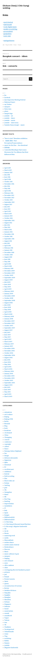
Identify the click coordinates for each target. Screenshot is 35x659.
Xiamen (6, 643)
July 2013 (7, 207)
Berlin (6, 421)
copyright (7, 444)
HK (5, 497)
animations (8, 412)
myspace (7, 106)
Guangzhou (8, 492)
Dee (5, 453)
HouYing (7, 501)
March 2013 (8, 213)
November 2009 (9, 273)
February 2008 (9, 316)
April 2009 (7, 289)
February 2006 (9, 371)
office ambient (9, 565)
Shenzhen (7, 599)
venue (6, 634)
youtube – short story (11, 122)
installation (8, 506)
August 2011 (8, 241)
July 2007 (7, 332)
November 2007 (9, 323)
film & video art (9, 481)
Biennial (7, 423)
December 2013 (9, 195)
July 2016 (7, 175)
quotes (6, 583)
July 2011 (7, 243)
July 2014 (7, 186)
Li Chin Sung (8, 522)
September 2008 (9, 300)
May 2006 (7, 364)
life (5, 529)
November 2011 (9, 234)
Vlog (5, 636)
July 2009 (7, 282)
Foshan (6, 483)
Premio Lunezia (9, 579)
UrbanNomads (9, 631)
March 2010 (8, 266)
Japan (6, 513)
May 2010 (7, 261)
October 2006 (8, 353)
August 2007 (8, 330)
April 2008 (7, 312)
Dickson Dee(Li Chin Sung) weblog (12, 654)
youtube (6, 645)
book (6, 428)
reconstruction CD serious (13, 586)
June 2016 (7, 177)
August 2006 (8, 357)
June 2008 (7, 307)
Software (7, 606)
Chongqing (8, 437)
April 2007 (7, 339)
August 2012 (8, 223)
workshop (7, 638)
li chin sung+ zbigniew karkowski (15, 526)
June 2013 (7, 209)
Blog (5, 426)
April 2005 (7, 394)
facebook (7, 97)
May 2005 (7, 392)
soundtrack (8, 615)
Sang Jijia (7, 593)
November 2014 (9, 184)
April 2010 (7, 264)
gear (5, 487)
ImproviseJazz (9, 503)
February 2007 (9, 344)
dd (3, 44)
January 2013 (8, 216)
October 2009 (8, 275)
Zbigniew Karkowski (11, 647)
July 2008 (7, 305)
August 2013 (8, 204)
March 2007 (8, 341)
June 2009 (7, 284)
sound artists (8, 611)
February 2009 (9, 291)
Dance (6, 449)
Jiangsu (6, 515)
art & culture (8, 414)
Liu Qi (6, 531)
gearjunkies (7, 34)
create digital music (10, 27)
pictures (7, 572)
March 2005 (8, 396)
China (6, 435)
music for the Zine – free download (15, 145)
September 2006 (9, 355)
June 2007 (7, 335)
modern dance (9, 542)
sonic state (7, 36)
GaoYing (7, 485)
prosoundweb (8, 31)
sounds (6, 613)
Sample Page (8, 113)
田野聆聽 (7, 147)
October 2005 (8, 380)
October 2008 (8, 298)
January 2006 (8, 373)
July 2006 (7, 360)
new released (8, 561)
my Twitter (8, 104)
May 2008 (7, 309)
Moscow (7, 549)
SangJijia (7, 595)
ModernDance (9, 547)
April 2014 (7, 191)
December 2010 (9, 252)
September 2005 (9, 383)
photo (6, 111)
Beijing (6, 417)
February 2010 (8, 268)
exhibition (7, 471)
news (6, 563)
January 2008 (8, 319)
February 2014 (8, 193)
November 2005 (9, 378)
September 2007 (9, 328)
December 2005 (9, 376)
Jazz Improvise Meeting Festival (14, 100)
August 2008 (8, 303)
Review (6, 588)
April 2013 (7, 211)
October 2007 (8, 325)
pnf (5, 574)
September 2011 (9, 239)
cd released (8, 433)
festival (6, 474)
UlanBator (7, 627)
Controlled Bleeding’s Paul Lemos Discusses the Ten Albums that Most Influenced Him (16, 152)
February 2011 (8, 248)
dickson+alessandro (11, 458)
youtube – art (8, 116)
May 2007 (7, 337)
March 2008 (8, 314)
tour (5, 622)
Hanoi (6, 494)
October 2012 (8, 218)
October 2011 (8, 236)
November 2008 (9, 296)
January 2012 (8, 232)
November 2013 (9, 197)
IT (5, 508)
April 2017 (7, 168)
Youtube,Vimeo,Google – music (14, 125)
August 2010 (8, 257)
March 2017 (8, 170)
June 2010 (7, 259)
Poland (6, 577)
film (5, 478)
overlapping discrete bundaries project (17, 570)
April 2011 (7, 245)
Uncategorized (9, 629)
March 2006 (8, 369)
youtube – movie (9, 120)
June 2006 (7, 362)
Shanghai (7, 597)
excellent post (9, 469)
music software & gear (11, 554)
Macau (6, 533)
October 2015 (8, 181)
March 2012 (8, 229)
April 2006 (7, 367)
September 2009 (9, 277)
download (7, 465)
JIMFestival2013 (9, 519)
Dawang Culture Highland (12, 451)
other (6, 567)
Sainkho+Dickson (10, 590)
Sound (6, 609)
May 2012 (7, 227)
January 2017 (8, 172)
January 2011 (8, 250)
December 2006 (9, 348)
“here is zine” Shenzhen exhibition (15, 138)
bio (5, 95)
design (6, 455)
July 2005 (7, 387)
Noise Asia (7, 109)
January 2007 (8, 346)
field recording (9, 476)
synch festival (8, 22)
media (6, 538)
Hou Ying (7, 499)
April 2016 (7, 179)
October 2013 (8, 200)
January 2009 (8, 293)
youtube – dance (9, 118)
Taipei (6, 618)
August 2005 (8, 385)
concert (6, 439)
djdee (6, 462)
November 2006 (9, 351)
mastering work (9, 535)
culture (6, 446)
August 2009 (8, 280)
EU (5, 467)
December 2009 (9, 271)
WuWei (6, 641)
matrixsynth (8, 24)
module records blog (10, 29)
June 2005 (7, 389)
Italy (5, 510)
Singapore (7, 604)
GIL (5, 490)
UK (5, 625)
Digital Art (7, 460)
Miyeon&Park (8, 540)
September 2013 (9, 202)
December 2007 (9, 321)
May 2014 (7, 188)
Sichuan (7, 602)
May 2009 (7, 287)
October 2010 (8, 255)
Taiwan (6, 620)
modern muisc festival (11, 545)
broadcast (7, 430)
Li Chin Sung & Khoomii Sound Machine (17, 524)
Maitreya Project (9, 102)
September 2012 (9, 220)
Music (15, 44)
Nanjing (6, 558)
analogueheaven (9, 40)
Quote (6, 581)
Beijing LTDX (8, 419)
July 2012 (7, 225)
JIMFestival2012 (9, 517)
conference (8, 442)
